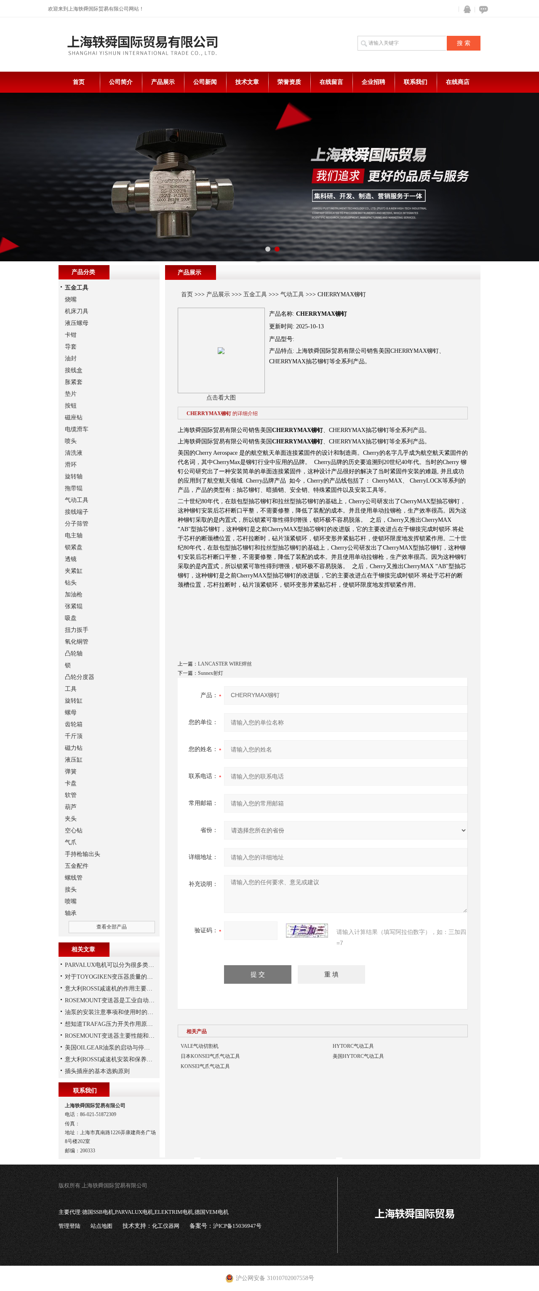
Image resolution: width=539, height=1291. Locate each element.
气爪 (71, 842)
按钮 (71, 406)
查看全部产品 (111, 927)
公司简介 (121, 82)
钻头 (71, 583)
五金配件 (76, 866)
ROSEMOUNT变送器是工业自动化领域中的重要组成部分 (139, 1000)
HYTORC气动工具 (353, 1046)
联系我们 (415, 82)
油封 (71, 358)
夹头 (71, 819)
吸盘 (71, 618)
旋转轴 (74, 476)
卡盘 (71, 783)
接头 (71, 889)
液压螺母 (76, 323)
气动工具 (292, 294)
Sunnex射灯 (210, 673)
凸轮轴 (74, 653)
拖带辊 (74, 488)
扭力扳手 (76, 630)
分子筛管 (76, 524)
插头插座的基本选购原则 (97, 1071)
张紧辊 (74, 606)
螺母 (71, 712)
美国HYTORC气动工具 (358, 1056)
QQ (465, 9)
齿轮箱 (74, 724)
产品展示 (163, 82)
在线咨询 (482, 9)
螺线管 (74, 878)
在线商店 (458, 82)
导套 (71, 347)
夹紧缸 (74, 571)
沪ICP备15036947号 (237, 1226)
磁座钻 (74, 417)
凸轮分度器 (79, 677)
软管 (71, 795)
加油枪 (74, 594)
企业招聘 (373, 82)
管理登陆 (69, 1226)
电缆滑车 (76, 429)
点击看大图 (221, 398)
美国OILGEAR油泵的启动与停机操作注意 (119, 1047)
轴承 (71, 913)
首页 (79, 82)
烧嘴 (71, 299)
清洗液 (74, 453)
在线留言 (331, 82)
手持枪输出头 (82, 854)
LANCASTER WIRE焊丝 (225, 664)
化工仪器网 (165, 1226)
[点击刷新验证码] (307, 930)
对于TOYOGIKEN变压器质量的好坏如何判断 (123, 977)
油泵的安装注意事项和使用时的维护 (112, 1012)
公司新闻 (205, 82)
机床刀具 (76, 311)
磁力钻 (74, 748)
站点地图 (101, 1226)
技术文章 (247, 82)
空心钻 (74, 830)
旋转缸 (74, 701)
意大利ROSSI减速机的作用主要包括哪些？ (120, 988)
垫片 (71, 394)
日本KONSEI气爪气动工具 (210, 1056)
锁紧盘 (74, 547)
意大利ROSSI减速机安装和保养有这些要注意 (123, 1059)
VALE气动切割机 (200, 1046)
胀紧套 (74, 382)
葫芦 (71, 807)
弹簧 (71, 771)
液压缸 (74, 760)
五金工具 (255, 294)
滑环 (71, 465)
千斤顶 (74, 736)
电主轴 (74, 535)
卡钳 (71, 335)
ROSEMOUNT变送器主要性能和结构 (112, 1036)
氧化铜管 (76, 642)
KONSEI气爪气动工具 (205, 1066)
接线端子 (76, 512)
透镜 (71, 559)
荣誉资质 (289, 82)
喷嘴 (71, 901)
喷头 (71, 441)
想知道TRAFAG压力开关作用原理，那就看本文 (126, 1024)
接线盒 (74, 370)
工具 (71, 689)
